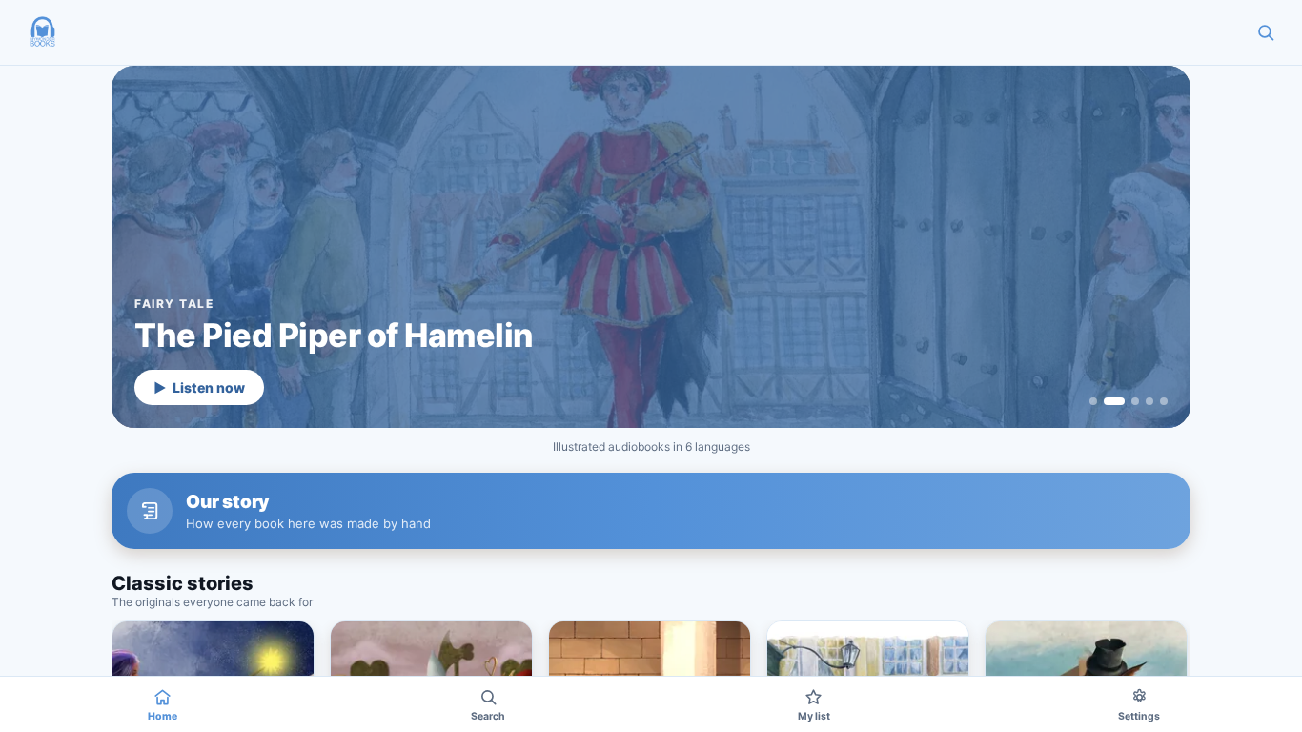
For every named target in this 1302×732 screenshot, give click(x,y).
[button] (42, 32)
